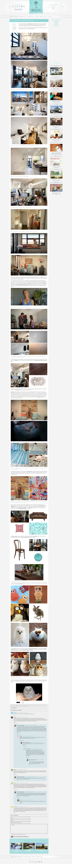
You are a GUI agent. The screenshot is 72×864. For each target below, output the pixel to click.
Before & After (22, 16)
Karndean (16, 360)
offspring (17, 706)
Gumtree (12, 505)
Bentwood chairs (14, 536)
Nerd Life (45, 16)
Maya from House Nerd (20, 725)
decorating (32, 705)
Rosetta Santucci (29, 471)
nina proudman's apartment (42, 705)
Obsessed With (30, 16)
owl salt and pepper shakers (33, 648)
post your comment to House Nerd (21, 836)
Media (56, 23)
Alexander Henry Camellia (22, 508)
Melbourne (35, 705)
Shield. (29, 283)
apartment (28, 705)
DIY (26, 16)
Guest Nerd (36, 16)
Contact (56, 21)
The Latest (11, 16)
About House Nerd (56, 20)
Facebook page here (40, 396)
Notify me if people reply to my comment (19, 834)
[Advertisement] (56, 44)
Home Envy (16, 16)
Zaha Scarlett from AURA (22, 507)
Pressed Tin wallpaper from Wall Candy (22, 284)
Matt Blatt (35, 536)
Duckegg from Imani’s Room (25, 537)
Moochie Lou (18, 389)
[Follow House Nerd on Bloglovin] (19, 9)
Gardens (41, 16)
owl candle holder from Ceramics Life (27, 649)
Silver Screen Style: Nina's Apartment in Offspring (22, 20)
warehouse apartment (24, 706)
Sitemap (12, 856)
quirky (20, 706)
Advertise (56, 22)
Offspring (30, 23)
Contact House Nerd (27, 856)
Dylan (21, 736)
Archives (56, 25)
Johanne (15, 717)
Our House (50, 16)
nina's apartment (13, 706)
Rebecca (15, 769)
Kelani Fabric (31, 507)
